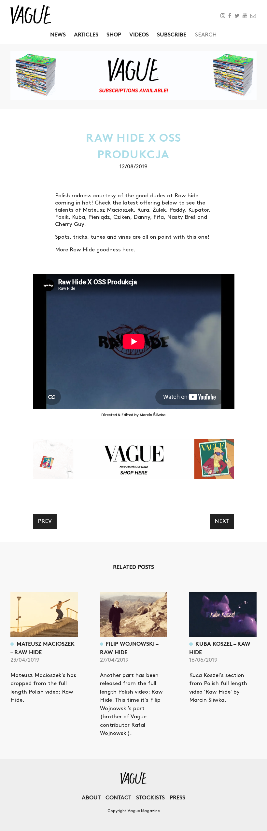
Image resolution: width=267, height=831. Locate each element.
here (128, 249)
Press (177, 797)
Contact (118, 797)
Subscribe (171, 34)
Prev (45, 521)
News (58, 34)
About (91, 797)
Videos (139, 34)
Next (222, 521)
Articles (86, 34)
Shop (113, 34)
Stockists (150, 797)
